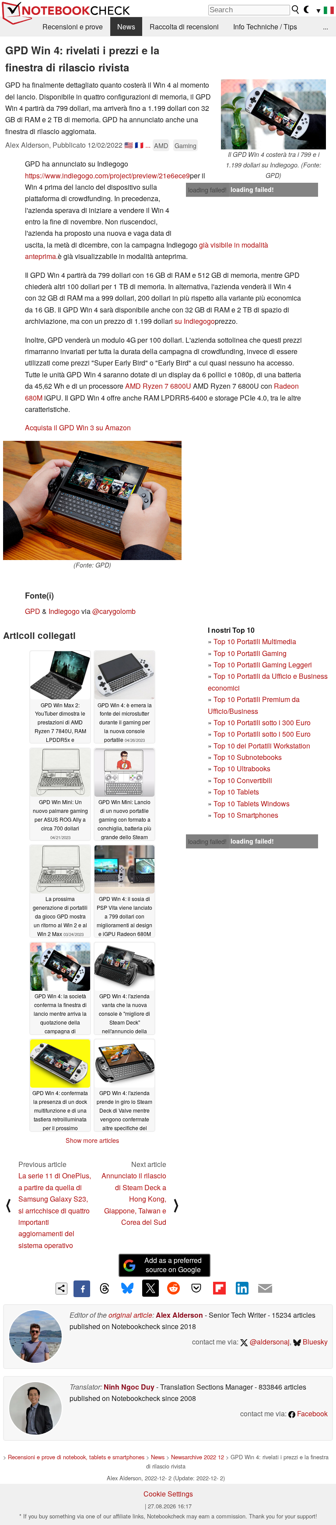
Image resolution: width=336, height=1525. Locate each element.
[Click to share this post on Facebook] (82, 1288)
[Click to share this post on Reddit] (173, 1288)
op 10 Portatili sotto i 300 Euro (264, 722)
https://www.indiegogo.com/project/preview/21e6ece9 (107, 175)
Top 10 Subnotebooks (248, 757)
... (325, 26)
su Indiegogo (195, 321)
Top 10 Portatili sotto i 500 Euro (262, 734)
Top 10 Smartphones (246, 815)
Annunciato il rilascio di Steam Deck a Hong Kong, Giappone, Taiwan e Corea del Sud (134, 1198)
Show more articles (92, 1140)
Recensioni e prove (72, 26)
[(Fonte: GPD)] (92, 500)
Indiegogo (64, 611)
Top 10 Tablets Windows (252, 803)
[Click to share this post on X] (150, 1288)
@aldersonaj (269, 1342)
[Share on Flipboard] (219, 1288)
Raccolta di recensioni (184, 26)
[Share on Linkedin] (242, 1288)
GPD (32, 611)
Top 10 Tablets (236, 792)
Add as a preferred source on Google (173, 1264)
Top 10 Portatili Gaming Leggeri (263, 665)
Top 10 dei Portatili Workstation (262, 746)
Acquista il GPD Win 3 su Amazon (78, 427)
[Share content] (61, 1288)
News (126, 26)
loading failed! (207, 189)
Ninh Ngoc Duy (129, 1387)
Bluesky (314, 1342)
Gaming (185, 145)
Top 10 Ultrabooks (242, 768)
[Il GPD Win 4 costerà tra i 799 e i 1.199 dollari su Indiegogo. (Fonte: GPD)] (273, 114)
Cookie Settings (168, 1494)
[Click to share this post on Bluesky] (127, 1288)
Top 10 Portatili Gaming (250, 653)
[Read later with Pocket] (196, 1288)
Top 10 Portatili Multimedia (255, 641)
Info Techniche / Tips (265, 26)
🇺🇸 (128, 145)
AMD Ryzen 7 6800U (158, 386)
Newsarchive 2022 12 (197, 1457)
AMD (161, 145)
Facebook (311, 1413)
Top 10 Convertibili (243, 780)
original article (130, 1315)
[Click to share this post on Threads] (104, 1288)
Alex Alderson (179, 1315)
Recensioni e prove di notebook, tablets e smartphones (76, 1457)
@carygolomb (114, 611)
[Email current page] (265, 1288)
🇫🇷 (139, 145)
